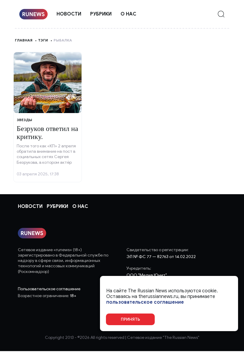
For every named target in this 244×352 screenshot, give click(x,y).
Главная (23, 40)
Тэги (43, 40)
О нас (128, 14)
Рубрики (101, 14)
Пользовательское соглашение (49, 288)
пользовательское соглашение (145, 302)
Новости (69, 14)
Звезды (24, 120)
